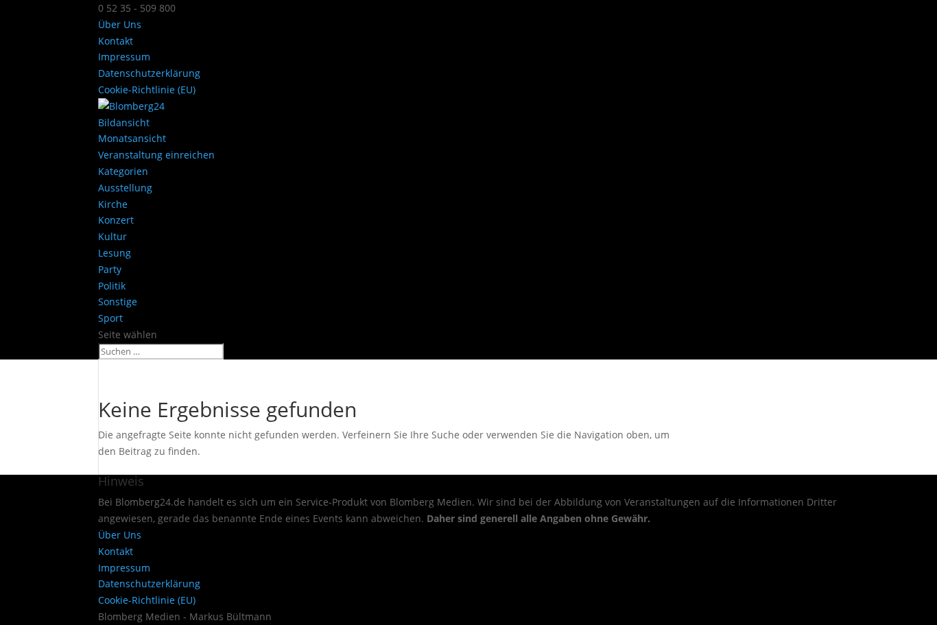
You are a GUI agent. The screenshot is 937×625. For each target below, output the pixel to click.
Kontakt (115, 40)
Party (109, 269)
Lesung (114, 252)
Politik (112, 285)
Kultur (112, 236)
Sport (110, 318)
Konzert (116, 219)
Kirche (113, 204)
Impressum (124, 56)
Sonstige (117, 301)
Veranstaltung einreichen (156, 154)
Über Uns (119, 24)
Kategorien (123, 171)
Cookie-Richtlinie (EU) (146, 89)
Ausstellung (125, 187)
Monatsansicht (132, 138)
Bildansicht (124, 122)
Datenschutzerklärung (149, 73)
